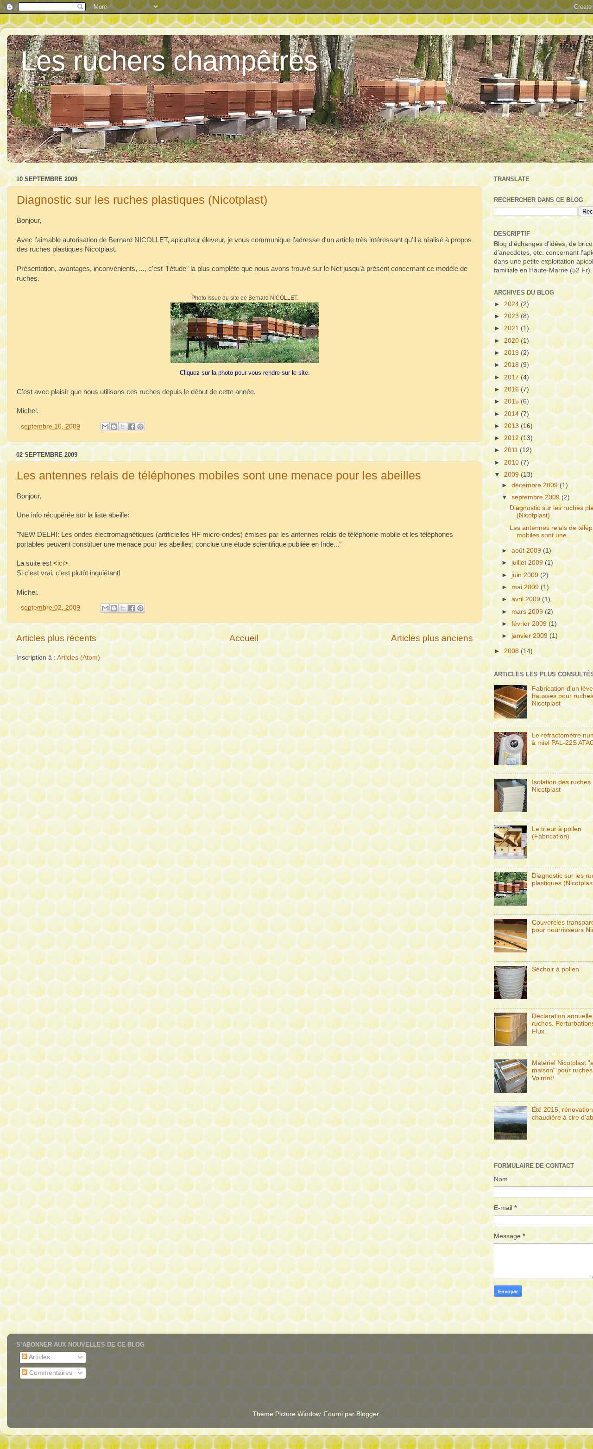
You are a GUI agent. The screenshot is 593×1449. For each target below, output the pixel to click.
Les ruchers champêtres (169, 60)
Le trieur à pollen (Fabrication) (556, 832)
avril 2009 (526, 599)
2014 (512, 413)
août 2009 (527, 550)
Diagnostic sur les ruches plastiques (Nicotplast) (142, 199)
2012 (512, 438)
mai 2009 (526, 587)
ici (60, 563)
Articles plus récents (56, 638)
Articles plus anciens (432, 638)
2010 (512, 462)
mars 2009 (528, 611)
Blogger (367, 1414)
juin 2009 (525, 575)
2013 (512, 425)
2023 (512, 316)
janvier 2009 (530, 635)
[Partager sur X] (122, 426)
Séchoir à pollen (555, 969)
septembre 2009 (536, 497)
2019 (512, 352)
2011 (512, 450)
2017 (512, 377)
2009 (512, 474)
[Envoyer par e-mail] (105, 426)
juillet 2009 (528, 562)
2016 (512, 389)
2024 (512, 304)
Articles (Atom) (78, 657)
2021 (512, 328)
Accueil (244, 638)
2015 (512, 401)
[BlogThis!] (114, 426)
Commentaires (49, 1372)
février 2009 (530, 623)
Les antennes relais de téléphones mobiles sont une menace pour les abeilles (219, 475)
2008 (512, 651)
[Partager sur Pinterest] (140, 426)
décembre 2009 (535, 485)
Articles (38, 1357)
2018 (512, 364)
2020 (512, 340)
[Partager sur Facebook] (131, 426)
